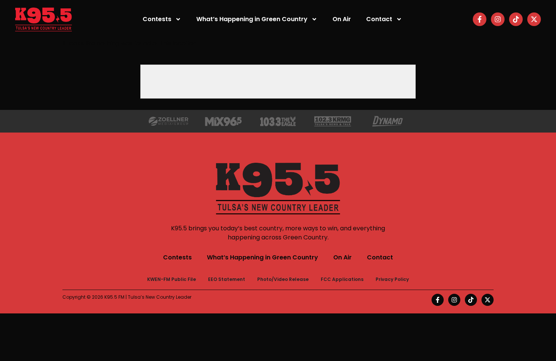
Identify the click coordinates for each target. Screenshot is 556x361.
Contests (157, 19)
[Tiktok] (516, 19)
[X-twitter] (534, 19)
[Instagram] (498, 19)
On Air (341, 19)
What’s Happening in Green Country (252, 19)
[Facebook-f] (479, 19)
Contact (379, 19)
